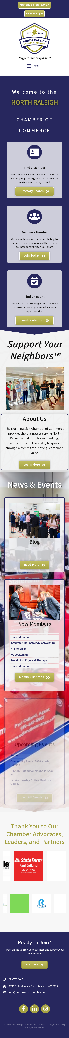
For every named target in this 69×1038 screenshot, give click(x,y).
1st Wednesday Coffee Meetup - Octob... (30, 771)
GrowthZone (37, 1027)
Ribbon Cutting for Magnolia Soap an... (32, 761)
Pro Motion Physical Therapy (28, 649)
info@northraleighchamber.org (27, 992)
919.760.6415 (16, 979)
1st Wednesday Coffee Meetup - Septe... (30, 786)
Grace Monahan (20, 655)
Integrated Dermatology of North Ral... (34, 660)
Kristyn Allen (18, 637)
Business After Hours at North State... (34, 778)
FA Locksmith (19, 643)
